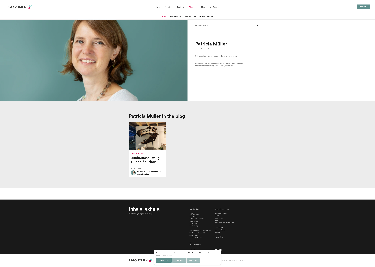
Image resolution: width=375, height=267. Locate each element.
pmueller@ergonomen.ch (208, 56)
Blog (203, 7)
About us (192, 7)
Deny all (193, 260)
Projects (180, 7)
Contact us (219, 227)
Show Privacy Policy (164, 255)
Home (158, 7)
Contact (363, 7)
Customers (187, 17)
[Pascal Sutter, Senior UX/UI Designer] (252, 25)
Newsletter (219, 237)
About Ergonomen (222, 209)
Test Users (201, 17)
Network (210, 17)
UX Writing (193, 223)
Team (164, 17)
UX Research (194, 214)
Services (168, 7)
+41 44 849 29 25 (230, 56)
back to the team (203, 25)
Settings (179, 260)
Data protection (221, 230)
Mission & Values (221, 213)
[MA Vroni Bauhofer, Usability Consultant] (257, 25)
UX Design (193, 216)
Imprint (217, 232)
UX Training (193, 226)
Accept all (164, 260)
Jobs (194, 17)
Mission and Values (174, 17)
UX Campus (214, 7)
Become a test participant (224, 223)
